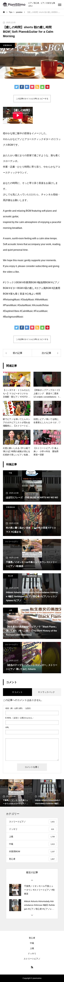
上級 (10, 610)
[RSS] (32, 967)
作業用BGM (7, 45)
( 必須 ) (18, 708)
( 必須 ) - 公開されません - (19, 718)
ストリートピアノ (11, 541)
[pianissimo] (14, 5)
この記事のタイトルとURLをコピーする (32, 99)
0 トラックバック (46, 692)
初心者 (10, 576)
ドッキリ (32, 953)
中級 (10, 473)
